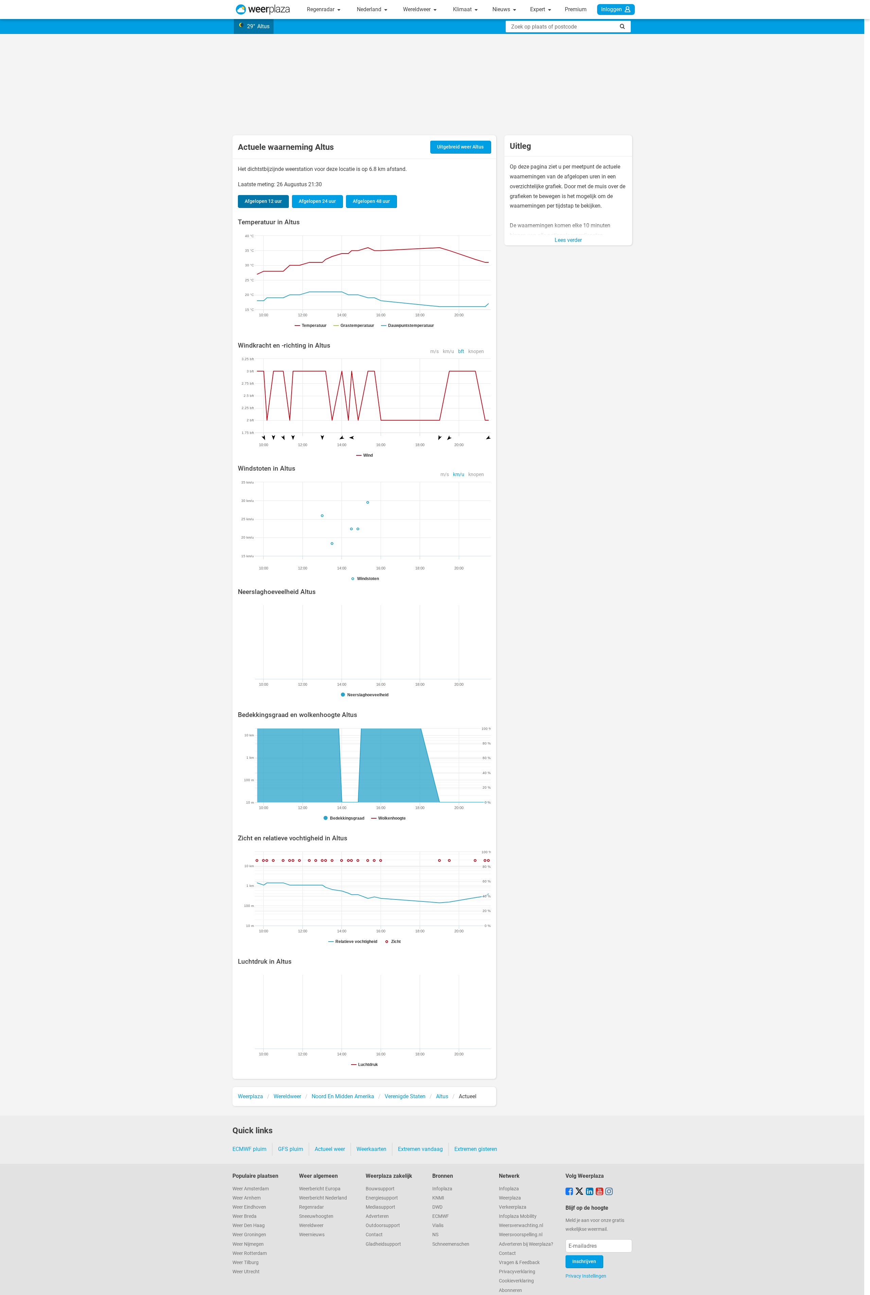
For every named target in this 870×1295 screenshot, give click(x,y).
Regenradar (321, 9)
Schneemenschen (450, 1244)
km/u (448, 351)
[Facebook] (569, 1192)
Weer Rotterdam (249, 1253)
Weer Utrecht (246, 1272)
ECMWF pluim (249, 1149)
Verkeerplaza (512, 1207)
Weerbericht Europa (320, 1189)
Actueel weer (330, 1149)
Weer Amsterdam (250, 1189)
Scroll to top (859, 1284)
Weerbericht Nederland (323, 1198)
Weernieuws (312, 1235)
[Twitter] (579, 1192)
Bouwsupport (380, 1189)
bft (461, 351)
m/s (434, 351)
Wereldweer (417, 9)
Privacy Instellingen (586, 1276)
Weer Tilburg (245, 1262)
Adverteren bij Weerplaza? (526, 1244)
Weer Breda (244, 1216)
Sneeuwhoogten (316, 1216)
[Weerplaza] (263, 9)
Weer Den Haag (248, 1225)
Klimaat (463, 9)
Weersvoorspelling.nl (520, 1235)
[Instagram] (609, 1192)
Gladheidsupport (383, 1244)
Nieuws (501, 9)
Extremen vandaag (420, 1149)
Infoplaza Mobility (518, 1216)
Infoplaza (442, 1189)
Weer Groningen (249, 1235)
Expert (538, 9)
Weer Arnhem (246, 1198)
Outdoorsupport (383, 1225)
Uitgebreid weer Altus (460, 147)
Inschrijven (584, 1261)
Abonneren (510, 1290)
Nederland (370, 9)
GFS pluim (290, 1149)
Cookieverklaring (516, 1281)
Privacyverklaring (517, 1272)
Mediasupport (380, 1207)
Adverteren (377, 1216)
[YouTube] (599, 1192)
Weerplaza (510, 1198)
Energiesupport (382, 1198)
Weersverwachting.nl (521, 1225)
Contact (374, 1235)
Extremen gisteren (475, 1149)
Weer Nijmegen (248, 1244)
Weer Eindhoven (249, 1207)
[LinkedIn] (589, 1192)
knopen (476, 351)
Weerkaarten (371, 1149)
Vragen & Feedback (519, 1262)
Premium (576, 9)
